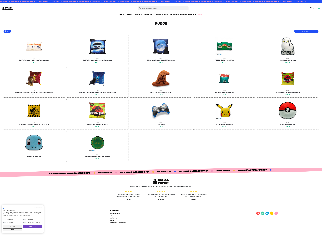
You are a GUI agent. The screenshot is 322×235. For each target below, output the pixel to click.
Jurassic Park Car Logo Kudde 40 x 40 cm (288, 92)
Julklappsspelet (114, 216)
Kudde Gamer (161, 124)
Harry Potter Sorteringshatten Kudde (160, 92)
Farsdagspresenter (115, 213)
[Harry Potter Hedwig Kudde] (288, 46)
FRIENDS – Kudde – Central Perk (224, 60)
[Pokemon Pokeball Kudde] (288, 111)
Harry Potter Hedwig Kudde (288, 60)
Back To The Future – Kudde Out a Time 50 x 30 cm (34, 60)
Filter (8, 31)
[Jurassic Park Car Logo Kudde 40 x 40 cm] (288, 78)
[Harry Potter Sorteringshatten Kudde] (161, 78)
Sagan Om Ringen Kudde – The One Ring (97, 156)
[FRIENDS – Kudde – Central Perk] (224, 46)
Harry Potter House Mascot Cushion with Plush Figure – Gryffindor (34, 92)
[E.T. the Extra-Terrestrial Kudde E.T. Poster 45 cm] (161, 46)
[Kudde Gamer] (161, 111)
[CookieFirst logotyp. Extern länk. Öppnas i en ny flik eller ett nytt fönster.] (3, 208)
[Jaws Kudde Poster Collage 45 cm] (224, 78)
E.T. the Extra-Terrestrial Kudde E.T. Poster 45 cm (161, 60)
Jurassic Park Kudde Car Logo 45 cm (97, 124)
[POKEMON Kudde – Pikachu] (224, 111)
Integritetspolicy (38, 207)
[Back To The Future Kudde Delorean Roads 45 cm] (97, 46)
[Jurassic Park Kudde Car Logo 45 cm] (97, 111)
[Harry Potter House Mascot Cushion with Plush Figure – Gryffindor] (34, 78)
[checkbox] (4, 219)
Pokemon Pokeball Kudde (287, 124)
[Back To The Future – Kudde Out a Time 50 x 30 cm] (34, 46)
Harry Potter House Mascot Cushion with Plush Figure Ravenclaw (97, 92)
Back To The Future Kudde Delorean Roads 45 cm (97, 60)
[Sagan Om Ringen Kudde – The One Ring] (97, 143)
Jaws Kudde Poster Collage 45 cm (224, 92)
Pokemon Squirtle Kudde (34, 156)
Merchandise (113, 218)
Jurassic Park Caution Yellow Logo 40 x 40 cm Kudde (34, 124)
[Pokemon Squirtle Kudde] (34, 143)
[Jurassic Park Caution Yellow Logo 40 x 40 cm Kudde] (34, 111)
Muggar (112, 220)
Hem (154, 18)
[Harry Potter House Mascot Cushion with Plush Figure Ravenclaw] (97, 78)
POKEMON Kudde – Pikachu (224, 124)
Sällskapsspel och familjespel (118, 222)
